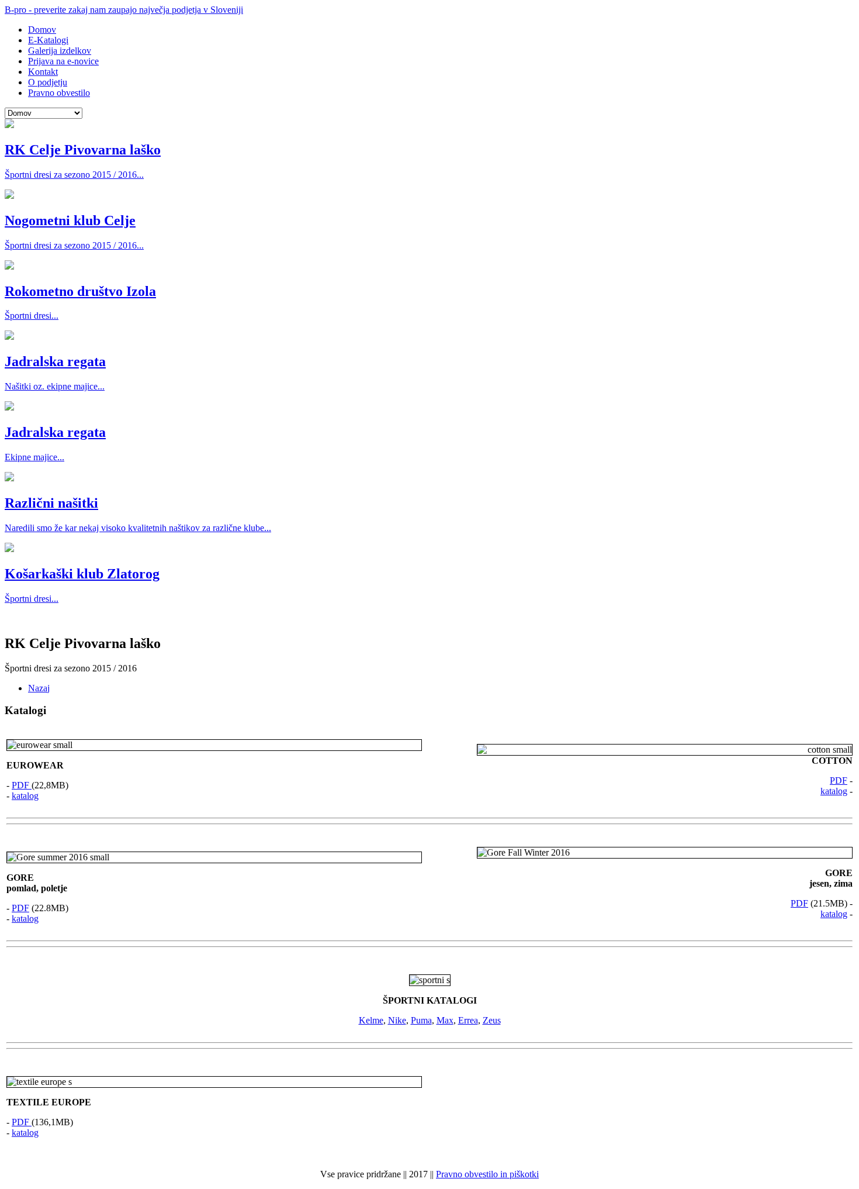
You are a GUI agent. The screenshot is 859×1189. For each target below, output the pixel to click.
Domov (42, 30)
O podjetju (47, 82)
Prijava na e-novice (63, 61)
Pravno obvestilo (59, 93)
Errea (468, 1020)
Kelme (371, 1020)
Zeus (492, 1020)
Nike (397, 1020)
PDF (22, 785)
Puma (421, 1020)
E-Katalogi (48, 40)
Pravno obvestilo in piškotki (487, 1174)
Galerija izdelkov (59, 51)
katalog (25, 796)
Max (445, 1020)
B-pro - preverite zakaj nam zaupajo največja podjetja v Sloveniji (124, 10)
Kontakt (43, 72)
